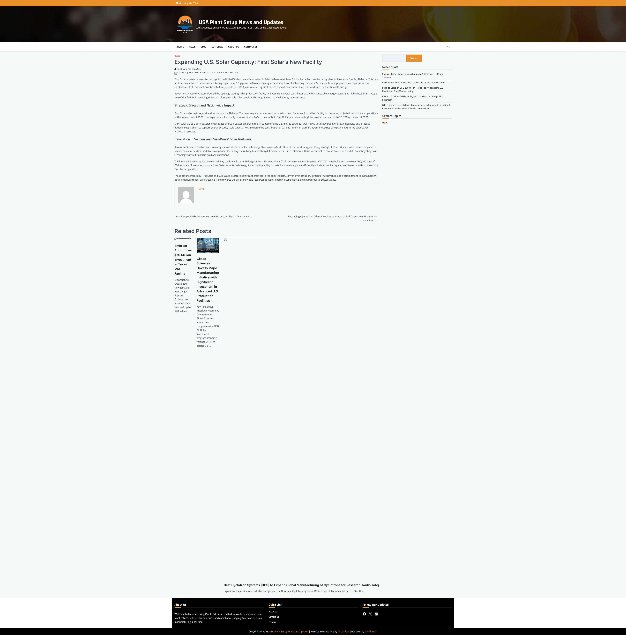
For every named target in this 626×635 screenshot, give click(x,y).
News (192, 47)
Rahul (179, 68)
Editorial (217, 47)
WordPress (371, 631)
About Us (233, 47)
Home (180, 47)
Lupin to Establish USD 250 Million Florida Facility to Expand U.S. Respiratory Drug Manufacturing (413, 89)
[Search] (448, 46)
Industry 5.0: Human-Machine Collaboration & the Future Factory (413, 82)
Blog (203, 47)
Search (414, 58)
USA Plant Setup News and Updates (241, 22)
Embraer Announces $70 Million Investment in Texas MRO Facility (183, 259)
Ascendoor (343, 631)
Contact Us (250, 47)
